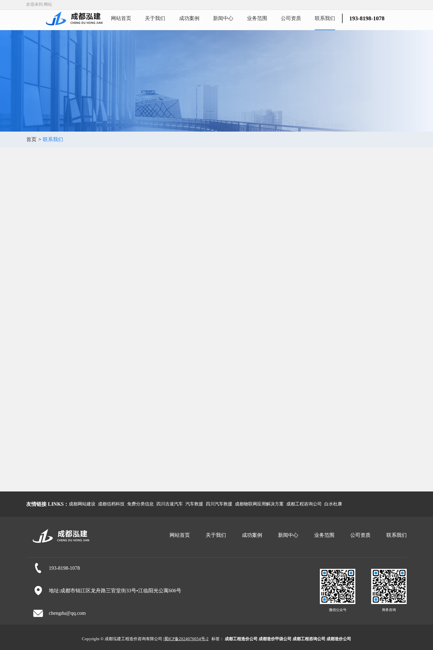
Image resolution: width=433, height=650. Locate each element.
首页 (31, 139)
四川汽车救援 (219, 504)
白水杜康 (333, 504)
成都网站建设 (82, 504)
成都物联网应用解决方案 (259, 504)
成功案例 (189, 18)
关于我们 (155, 18)
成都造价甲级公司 (275, 638)
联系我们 (325, 18)
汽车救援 (194, 504)
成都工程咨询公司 (304, 504)
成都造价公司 (338, 638)
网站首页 (121, 18)
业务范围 (257, 18)
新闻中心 (223, 18)
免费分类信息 (140, 504)
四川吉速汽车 (169, 504)
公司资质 (291, 18)
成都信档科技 (111, 504)
